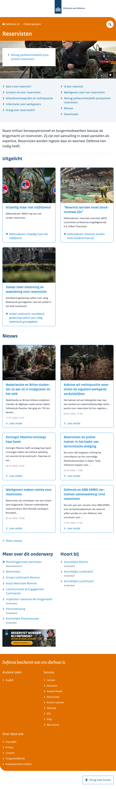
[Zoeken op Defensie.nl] (110, 24)
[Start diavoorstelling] (111, 75)
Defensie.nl (12, 24)
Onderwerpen (32, 24)
